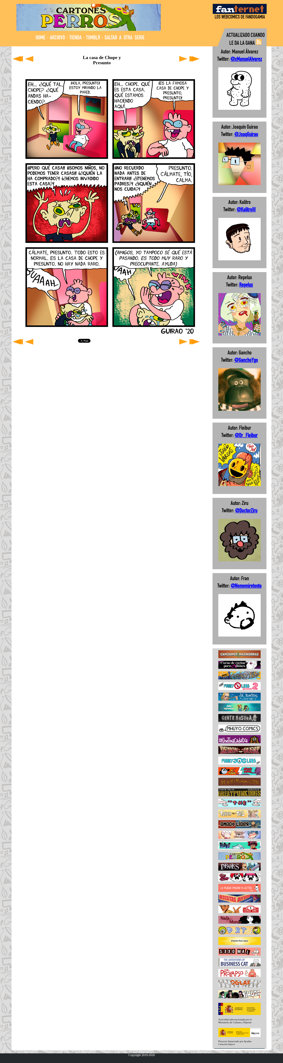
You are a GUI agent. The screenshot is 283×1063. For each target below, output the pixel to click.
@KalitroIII (246, 210)
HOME (40, 38)
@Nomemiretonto (246, 586)
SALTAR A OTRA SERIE (125, 38)
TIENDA (75, 38)
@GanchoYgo (246, 360)
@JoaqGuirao (246, 135)
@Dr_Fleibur (246, 436)
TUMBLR (93, 38)
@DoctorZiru (246, 511)
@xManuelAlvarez (246, 59)
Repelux (246, 285)
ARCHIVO (57, 38)
